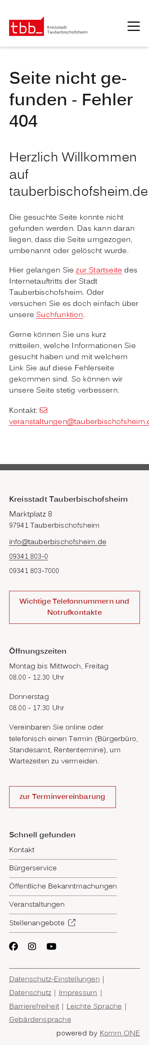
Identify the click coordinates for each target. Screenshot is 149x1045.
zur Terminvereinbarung (62, 797)
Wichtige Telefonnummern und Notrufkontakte (74, 607)
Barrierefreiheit (34, 1007)
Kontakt (21, 850)
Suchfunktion (59, 315)
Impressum (78, 993)
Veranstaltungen (37, 905)
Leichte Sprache (94, 1007)
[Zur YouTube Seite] (51, 946)
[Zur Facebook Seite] (13, 946)
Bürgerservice (33, 868)
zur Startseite (99, 270)
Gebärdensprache (40, 1020)
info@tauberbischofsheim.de (57, 542)
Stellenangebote (37, 923)
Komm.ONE (120, 1033)
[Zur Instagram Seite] (32, 946)
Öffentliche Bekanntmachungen (63, 886)
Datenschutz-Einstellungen (54, 979)
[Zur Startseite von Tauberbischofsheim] (48, 26)
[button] (133, 26)
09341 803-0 (28, 557)
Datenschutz (30, 993)
